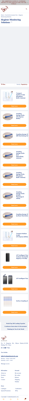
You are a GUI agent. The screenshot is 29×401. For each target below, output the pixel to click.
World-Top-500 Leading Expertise (15, 323)
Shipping (17, 379)
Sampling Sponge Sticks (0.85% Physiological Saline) (20, 195)
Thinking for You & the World (15, 329)
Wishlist (17, 381)
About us (3, 373)
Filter (3, 84)
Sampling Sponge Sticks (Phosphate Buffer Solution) (20, 175)
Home (2, 15)
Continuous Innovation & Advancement (15, 326)
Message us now (5, 363)
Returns (17, 377)
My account (18, 373)
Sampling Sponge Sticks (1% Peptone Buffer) (20, 116)
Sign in (17, 399)
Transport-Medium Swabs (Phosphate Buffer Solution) (20, 95)
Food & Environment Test (11, 15)
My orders (17, 375)
